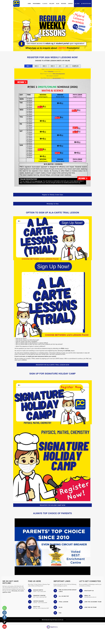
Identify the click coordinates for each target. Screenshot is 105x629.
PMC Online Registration (59, 73)
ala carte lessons (57, 78)
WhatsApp (50, 71)
